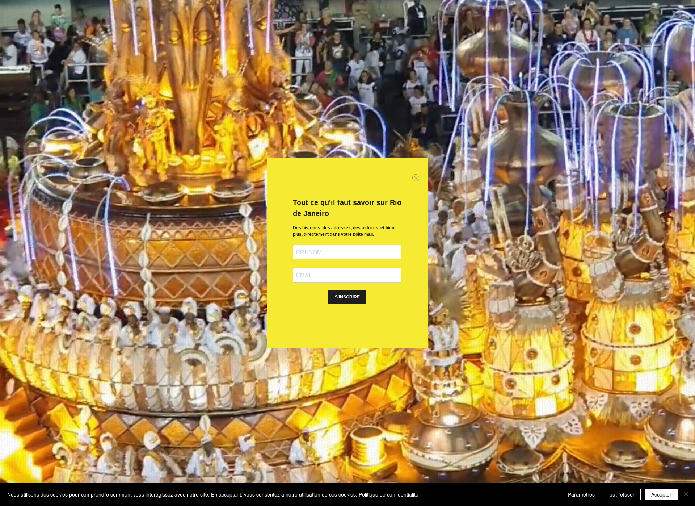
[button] (416, 177)
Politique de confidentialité (388, 494)
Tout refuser (621, 494)
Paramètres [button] (581, 494)
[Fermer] (686, 494)
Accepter (661, 494)
